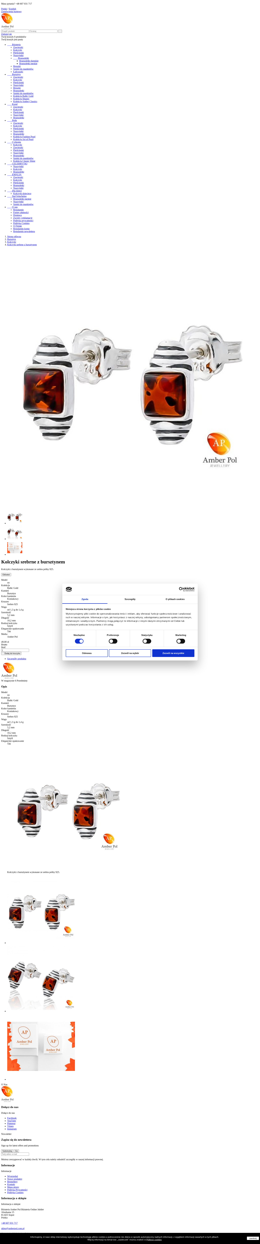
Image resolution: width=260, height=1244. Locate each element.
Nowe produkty (14, 1179)
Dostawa (17, 215)
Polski (4, 9)
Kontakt (11, 1184)
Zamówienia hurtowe (11, 11)
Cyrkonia (14, 142)
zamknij (253, 1238)
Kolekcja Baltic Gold (23, 96)
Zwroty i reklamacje (22, 218)
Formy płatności (21, 212)
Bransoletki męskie (28, 63)
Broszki (17, 66)
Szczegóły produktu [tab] (16, 658)
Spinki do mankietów (23, 69)
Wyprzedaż (12, 1176)
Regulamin (18, 209)
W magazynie (7, 680)
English (12, 9)
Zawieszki (18, 47)
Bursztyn (14, 74)
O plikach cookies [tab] (175, 599)
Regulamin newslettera (24, 231)
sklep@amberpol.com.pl (12, 1228)
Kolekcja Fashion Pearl (24, 136)
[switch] (113, 641)
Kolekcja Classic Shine (24, 161)
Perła (12, 120)
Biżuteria (14, 44)
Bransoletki (21, 58)
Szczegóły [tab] (130, 599)
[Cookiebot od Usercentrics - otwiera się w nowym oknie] (181, 589)
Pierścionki (18, 52)
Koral (12, 104)
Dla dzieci (14, 191)
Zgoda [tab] (85, 599)
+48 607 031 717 (9, 1223)
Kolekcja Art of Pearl (23, 139)
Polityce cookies (154, 1239)
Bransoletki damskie (29, 61)
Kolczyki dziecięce (22, 193)
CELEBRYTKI (17, 163)
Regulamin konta (21, 228)
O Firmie (17, 226)
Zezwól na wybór (130, 653)
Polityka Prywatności (17, 1190)
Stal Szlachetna (16, 196)
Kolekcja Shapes (21, 98)
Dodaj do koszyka (11, 653)
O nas (12, 207)
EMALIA (14, 174)
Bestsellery (12, 1181)
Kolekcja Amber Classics (25, 101)
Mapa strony (13, 1187)
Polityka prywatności (23, 220)
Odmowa (86, 653)
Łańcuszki (18, 71)
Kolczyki (17, 50)
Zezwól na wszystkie (173, 653)
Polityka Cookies (21, 223)
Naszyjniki (18, 55)
